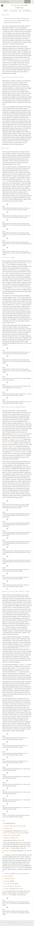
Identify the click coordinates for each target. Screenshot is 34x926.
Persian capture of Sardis (18, 433)
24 (21, 378)
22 (25, 451)
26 (2, 627)
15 (18, 439)
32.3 (20, 664)
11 (30, 287)
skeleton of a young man (7, 442)
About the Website (27, 922)
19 (17, 164)
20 (24, 179)
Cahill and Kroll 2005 (18, 826)
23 (15, 304)
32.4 (23, 768)
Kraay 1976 (6, 826)
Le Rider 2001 (18, 832)
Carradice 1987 (17, 886)
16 (10, 84)
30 (10, 439)
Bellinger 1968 (7, 850)
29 (20, 647)
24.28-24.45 (24, 287)
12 (2, 289)
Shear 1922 (6, 881)
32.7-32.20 (28, 673)
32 (25, 647)
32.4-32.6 (25, 664)
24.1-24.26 (15, 287)
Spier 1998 (26, 850)
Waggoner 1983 (14, 837)
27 (8, 439)
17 (21, 439)
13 (6, 431)
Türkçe (27, 1)
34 (20, 668)
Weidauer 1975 (7, 837)
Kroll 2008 (6, 828)
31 (8, 446)
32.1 (27, 737)
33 (27, 647)
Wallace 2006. (21, 840)
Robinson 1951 (7, 835)
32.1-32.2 (17, 671)
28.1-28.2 (14, 451)
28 (28, 569)
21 (20, 164)
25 (29, 625)
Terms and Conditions (15, 924)
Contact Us (23, 924)
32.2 (27, 753)
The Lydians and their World (17, 5)
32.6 (23, 784)
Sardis (4, 1)
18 (12, 446)
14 (16, 439)
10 (20, 304)
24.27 (19, 287)
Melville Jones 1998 (15, 867)
